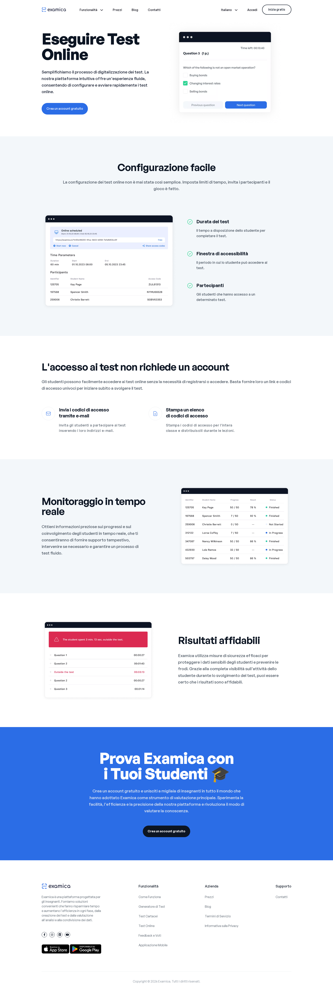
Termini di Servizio (218, 916)
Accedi (252, 10)
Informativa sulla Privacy (221, 926)
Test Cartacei (148, 916)
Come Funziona (150, 897)
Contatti (154, 10)
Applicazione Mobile (153, 945)
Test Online (147, 926)
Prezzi (117, 10)
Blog (135, 10)
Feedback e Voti (150, 935)
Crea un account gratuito (64, 108)
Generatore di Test (152, 906)
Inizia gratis (276, 9)
